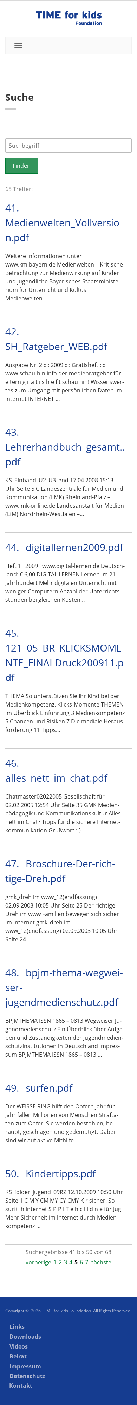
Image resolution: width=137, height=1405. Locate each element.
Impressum (25, 1366)
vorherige (38, 1262)
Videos (18, 1346)
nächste (100, 1262)
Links (17, 1327)
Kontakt (20, 1385)
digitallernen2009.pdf (74, 547)
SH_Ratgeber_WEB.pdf (56, 346)
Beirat (18, 1356)
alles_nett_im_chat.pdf (56, 777)
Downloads (25, 1336)
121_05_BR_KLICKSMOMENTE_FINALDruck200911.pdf (64, 662)
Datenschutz (27, 1376)
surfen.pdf (49, 1087)
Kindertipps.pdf (61, 1173)
